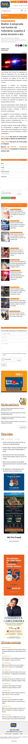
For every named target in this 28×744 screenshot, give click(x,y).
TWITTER (13, 147)
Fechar (13, 198)
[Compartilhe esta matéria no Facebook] (18, 45)
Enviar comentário (6, 198)
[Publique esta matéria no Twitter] (21, 45)
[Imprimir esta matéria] (23, 45)
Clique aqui (4, 136)
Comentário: (4, 176)
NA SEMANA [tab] (9, 439)
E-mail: (2, 167)
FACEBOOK (5, 149)
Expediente (15, 733)
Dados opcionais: (5, 171)
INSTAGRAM (23, 147)
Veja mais (22, 427)
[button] (22, 10)
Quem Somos (8, 733)
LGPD (21, 733)
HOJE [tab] (2, 439)
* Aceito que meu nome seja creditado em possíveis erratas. (14, 354)
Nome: (2, 163)
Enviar (4, 365)
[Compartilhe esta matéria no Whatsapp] (26, 45)
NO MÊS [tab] (17, 439)
